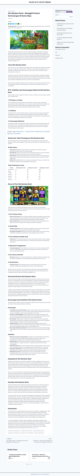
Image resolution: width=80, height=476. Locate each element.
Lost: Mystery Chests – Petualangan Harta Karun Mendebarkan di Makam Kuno (17, 440)
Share (21, 24)
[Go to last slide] (9, 457)
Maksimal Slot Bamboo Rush (38, 430)
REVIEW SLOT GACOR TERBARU (42, 474)
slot (56, 52)
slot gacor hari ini (59, 58)
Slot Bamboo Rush (15, 67)
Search (56, 14)
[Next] (49, 457)
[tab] (28, 464)
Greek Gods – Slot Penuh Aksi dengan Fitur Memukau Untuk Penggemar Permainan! (42, 440)
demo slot (57, 55)
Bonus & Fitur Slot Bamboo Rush (14, 430)
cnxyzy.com (35, 427)
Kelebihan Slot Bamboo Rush (27, 430)
